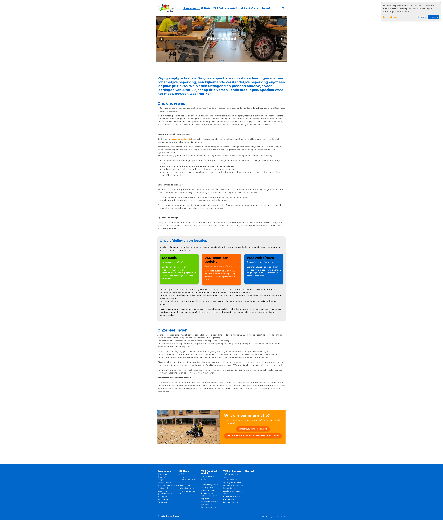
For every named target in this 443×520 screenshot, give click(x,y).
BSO (181, 494)
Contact (265, 8)
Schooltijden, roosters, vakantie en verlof (232, 491)
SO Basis (206, 8)
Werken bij (162, 502)
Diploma (205, 499)
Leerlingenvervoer (187, 491)
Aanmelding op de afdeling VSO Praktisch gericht (209, 487)
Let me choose (390, 17)
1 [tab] (220, 61)
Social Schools (279, 516)
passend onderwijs (181, 139)
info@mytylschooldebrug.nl (253, 429)
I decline (422, 17)
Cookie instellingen (168, 516)
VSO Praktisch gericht (225, 8)
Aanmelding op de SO (187, 481)
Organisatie (162, 477)
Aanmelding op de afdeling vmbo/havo (232, 481)
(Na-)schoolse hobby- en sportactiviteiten (164, 491)
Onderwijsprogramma (232, 485)
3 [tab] (224, 61)
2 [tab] (222, 61)
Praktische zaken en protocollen (210, 502)
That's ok (433, 17)
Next (281, 39)
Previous (161, 39)
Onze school (191, 8)
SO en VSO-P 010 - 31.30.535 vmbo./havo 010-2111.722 (253, 436)
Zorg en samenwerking (164, 481)
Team (181, 477)
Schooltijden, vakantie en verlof (187, 486)
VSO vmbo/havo (250, 8)
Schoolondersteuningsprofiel (166, 485)
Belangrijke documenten (163, 497)
